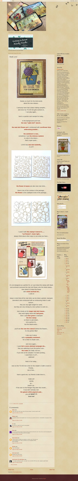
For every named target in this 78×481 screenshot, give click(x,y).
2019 (67, 258)
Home (31, 469)
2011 (67, 315)
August (67, 278)
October (67, 272)
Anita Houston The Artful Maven (18, 459)
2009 (67, 318)
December (68, 265)
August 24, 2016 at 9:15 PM (17, 434)
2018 (67, 260)
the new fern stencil (28, 329)
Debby (13, 409)
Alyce (13, 430)
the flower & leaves (23, 186)
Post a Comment (14, 464)
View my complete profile (61, 110)
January (67, 305)
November (68, 269)
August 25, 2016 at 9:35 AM (17, 455)
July (67, 295)
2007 (67, 322)
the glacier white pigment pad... (31, 392)
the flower (19, 192)
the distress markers (37, 136)
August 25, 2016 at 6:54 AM (17, 449)
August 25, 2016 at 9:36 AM (17, 462)
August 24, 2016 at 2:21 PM (17, 420)
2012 (67, 313)
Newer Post (11, 469)
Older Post (52, 469)
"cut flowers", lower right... (31, 234)
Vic (12, 423)
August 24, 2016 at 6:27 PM (17, 426)
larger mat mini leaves (36, 311)
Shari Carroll (59, 334)
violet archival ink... (33, 291)
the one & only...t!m (60, 332)
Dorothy (13, 446)
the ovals (25, 350)
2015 (67, 308)
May (67, 297)
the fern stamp (31, 318)
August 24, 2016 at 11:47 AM (17, 412)
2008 (67, 320)
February (68, 303)
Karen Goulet (14, 437)
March (67, 300)
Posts (59, 205)
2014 (67, 310)
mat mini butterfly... (35, 145)
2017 (67, 261)
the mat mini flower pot (20, 127)
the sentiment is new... (31, 134)
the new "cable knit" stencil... (31, 123)
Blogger (44, 478)
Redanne (14, 416)
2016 (67, 263)
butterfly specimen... (68, 281)
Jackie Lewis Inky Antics (61, 327)
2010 (67, 317)
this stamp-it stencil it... (35, 232)
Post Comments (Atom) (17, 472)
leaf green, (40, 313)
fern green (31, 315)
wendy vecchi (60, 69)
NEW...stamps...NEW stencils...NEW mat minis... (68, 290)
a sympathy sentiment (32, 337)
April (67, 298)
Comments (60, 207)
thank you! (67, 285)
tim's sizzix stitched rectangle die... (33, 346)
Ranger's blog (59, 329)
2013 (67, 312)
